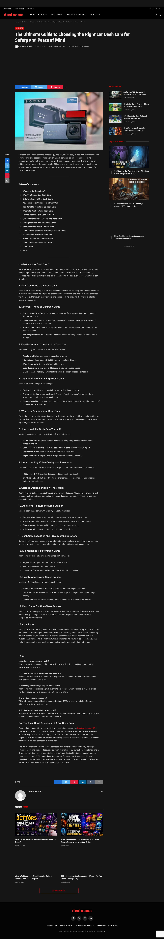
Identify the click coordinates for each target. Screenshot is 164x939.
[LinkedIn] (7, 170)
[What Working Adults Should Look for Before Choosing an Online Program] (36, 861)
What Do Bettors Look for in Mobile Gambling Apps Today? (35, 841)
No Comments (73, 46)
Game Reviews (56, 14)
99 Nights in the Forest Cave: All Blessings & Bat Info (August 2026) (131, 172)
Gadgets (19, 28)
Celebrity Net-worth (76, 14)
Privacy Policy (67, 925)
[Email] (7, 180)
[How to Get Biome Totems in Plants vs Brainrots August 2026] (115, 107)
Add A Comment (59, 891)
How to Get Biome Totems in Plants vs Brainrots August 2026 (136, 105)
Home (32, 14)
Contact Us (30, 8)
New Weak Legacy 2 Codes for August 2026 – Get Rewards (134, 129)
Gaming (41, 14)
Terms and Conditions (107, 925)
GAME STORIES (27, 46)
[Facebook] (7, 160)
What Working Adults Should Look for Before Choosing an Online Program (33, 877)
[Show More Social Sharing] (66, 87)
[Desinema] (14, 15)
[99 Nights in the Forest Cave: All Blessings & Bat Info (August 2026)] (129, 157)
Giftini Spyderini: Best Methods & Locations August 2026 (135, 117)
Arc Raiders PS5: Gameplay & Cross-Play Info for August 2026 (135, 93)
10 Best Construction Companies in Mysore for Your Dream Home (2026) (81, 877)
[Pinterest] (7, 175)
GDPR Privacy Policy (85, 925)
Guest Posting (19, 8)
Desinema (68, 931)
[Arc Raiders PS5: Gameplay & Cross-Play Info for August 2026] (115, 95)
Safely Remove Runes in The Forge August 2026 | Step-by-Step (128, 205)
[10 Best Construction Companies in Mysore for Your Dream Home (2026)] (82, 861)
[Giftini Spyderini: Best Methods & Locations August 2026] (115, 119)
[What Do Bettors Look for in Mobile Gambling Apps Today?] (36, 824)
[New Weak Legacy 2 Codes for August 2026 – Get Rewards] (115, 131)
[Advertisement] (82, 66)
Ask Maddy (101, 931)
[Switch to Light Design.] (156, 15)
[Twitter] (7, 165)
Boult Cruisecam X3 (86, 728)
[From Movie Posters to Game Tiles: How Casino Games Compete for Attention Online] (82, 824)
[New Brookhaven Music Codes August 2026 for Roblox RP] (129, 222)
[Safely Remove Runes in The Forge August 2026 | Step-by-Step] (129, 189)
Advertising (7, 8)
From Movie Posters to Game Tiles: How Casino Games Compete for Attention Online (80, 841)
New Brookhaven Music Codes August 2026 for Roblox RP (129, 237)
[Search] (160, 14)
